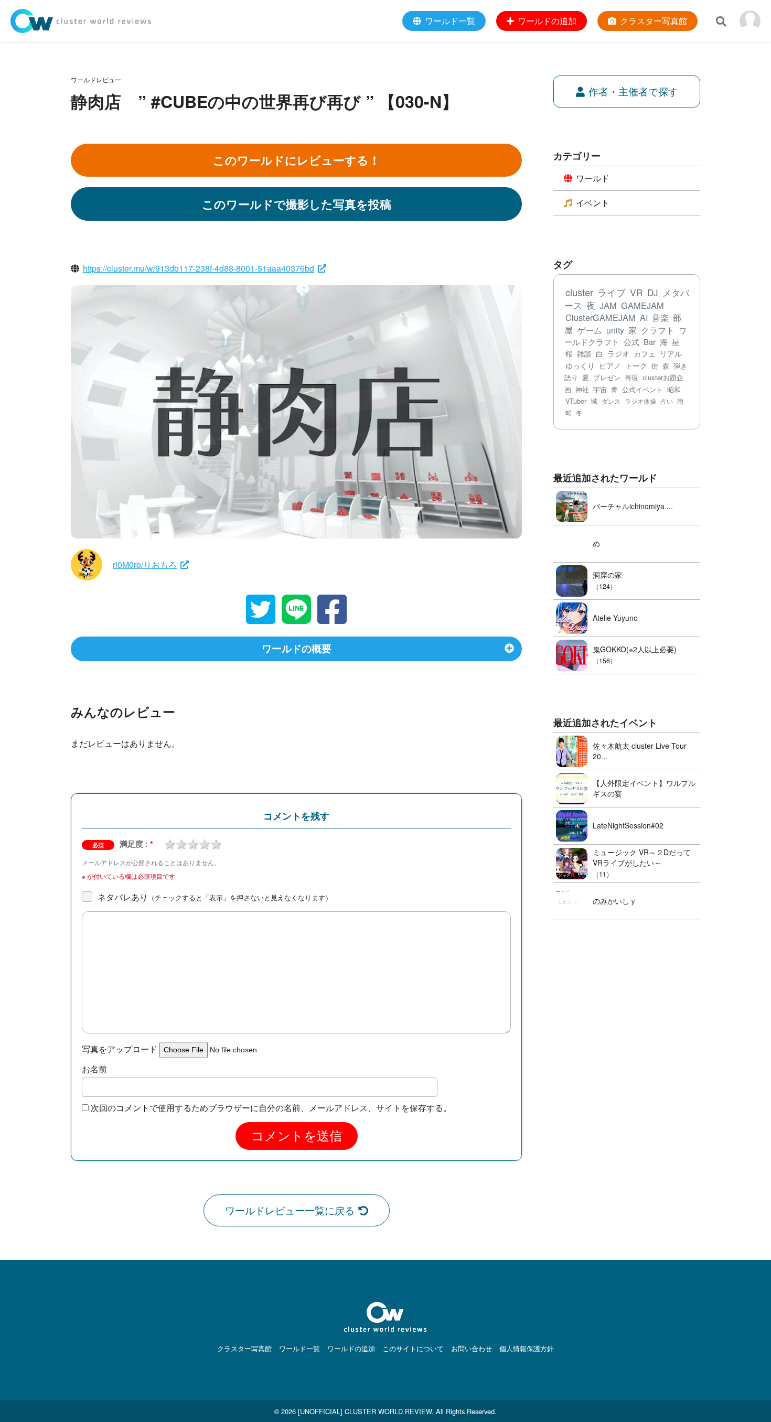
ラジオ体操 (640, 401)
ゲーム (589, 330)
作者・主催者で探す (633, 91)
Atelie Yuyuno (615, 617)
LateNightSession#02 (628, 825)
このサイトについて (413, 1348)
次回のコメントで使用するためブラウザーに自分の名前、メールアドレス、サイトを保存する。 (271, 1108)
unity (615, 330)
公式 (631, 341)
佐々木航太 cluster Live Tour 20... (640, 750)
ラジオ (618, 353)
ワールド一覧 (299, 1348)
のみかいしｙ (615, 901)
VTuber (575, 401)
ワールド (592, 178)
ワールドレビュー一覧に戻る (290, 1210)
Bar (650, 341)
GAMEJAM (642, 305)
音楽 (660, 317)
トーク (636, 365)
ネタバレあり (215, 897)
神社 (582, 389)
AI (644, 317)
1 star (169, 843)
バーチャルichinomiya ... (633, 506)
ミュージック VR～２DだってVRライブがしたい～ (642, 857)
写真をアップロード (119, 1049)
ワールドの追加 (351, 1348)
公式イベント (642, 389)
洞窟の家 (607, 574)
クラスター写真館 (244, 1348)
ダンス (611, 401)
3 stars (192, 843)
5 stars (215, 843)
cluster (579, 292)
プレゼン (606, 377)
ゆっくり (580, 365)
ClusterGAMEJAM (600, 317)
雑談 (584, 353)
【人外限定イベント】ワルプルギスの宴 (644, 788)
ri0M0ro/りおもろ (145, 564)
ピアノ (610, 365)
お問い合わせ (471, 1348)
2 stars (181, 843)
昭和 (674, 389)
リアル (671, 353)
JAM (608, 305)
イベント (592, 203)
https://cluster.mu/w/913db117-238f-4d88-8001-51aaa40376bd (198, 268)
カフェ (645, 353)
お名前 (94, 1069)
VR (636, 292)
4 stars (204, 843)
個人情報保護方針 (526, 1348)
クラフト (657, 330)
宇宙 (600, 389)
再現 (631, 377)
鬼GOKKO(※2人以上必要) (635, 649)
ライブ (611, 292)
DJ (652, 292)
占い (666, 400)
